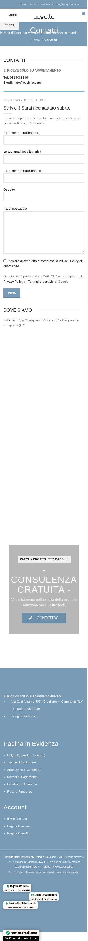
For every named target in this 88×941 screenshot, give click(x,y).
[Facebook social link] (6, 4)
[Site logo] (44, 15)
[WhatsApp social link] (12, 4)
